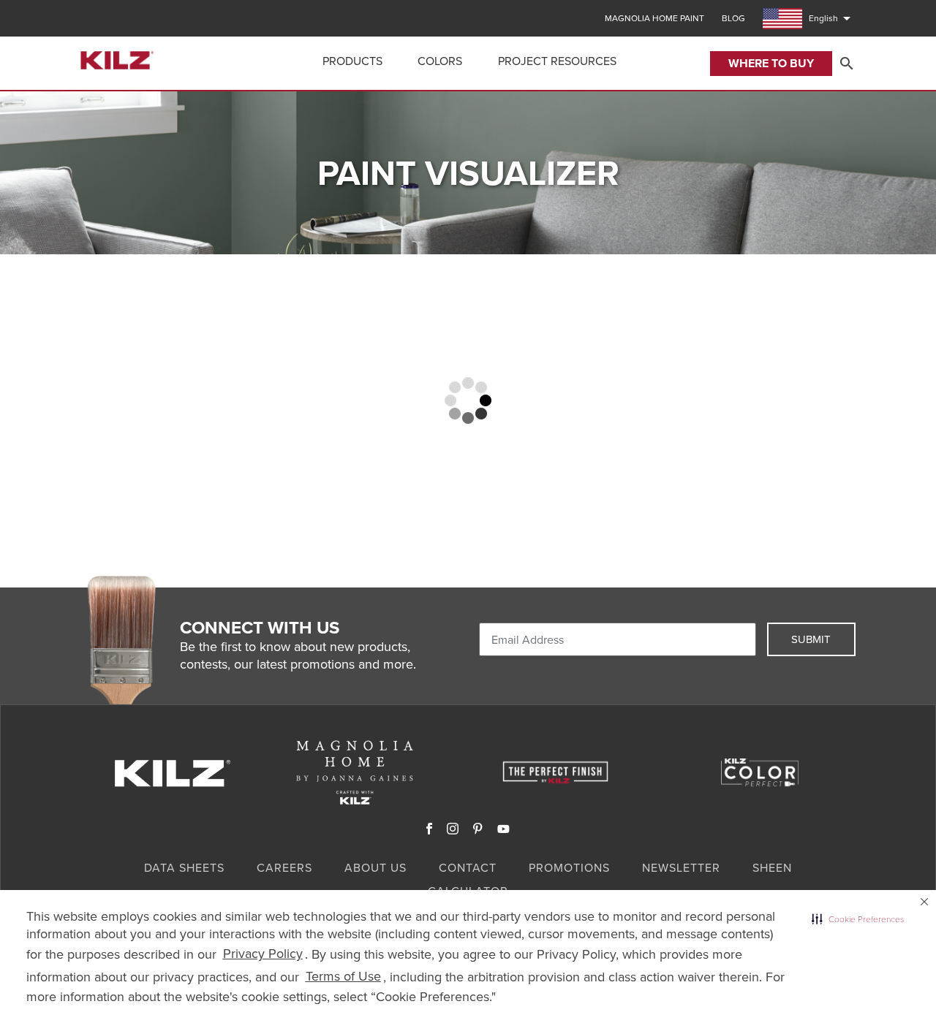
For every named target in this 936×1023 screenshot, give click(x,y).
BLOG (733, 18)
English (832, 18)
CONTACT (468, 867)
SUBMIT (811, 639)
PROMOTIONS (569, 867)
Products (352, 61)
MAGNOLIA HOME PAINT (654, 18)
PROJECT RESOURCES (557, 61)
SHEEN (772, 867)
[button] (858, 919)
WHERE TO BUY (771, 63)
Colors (440, 61)
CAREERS (284, 867)
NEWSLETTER (681, 867)
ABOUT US (375, 867)
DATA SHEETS (184, 867)
